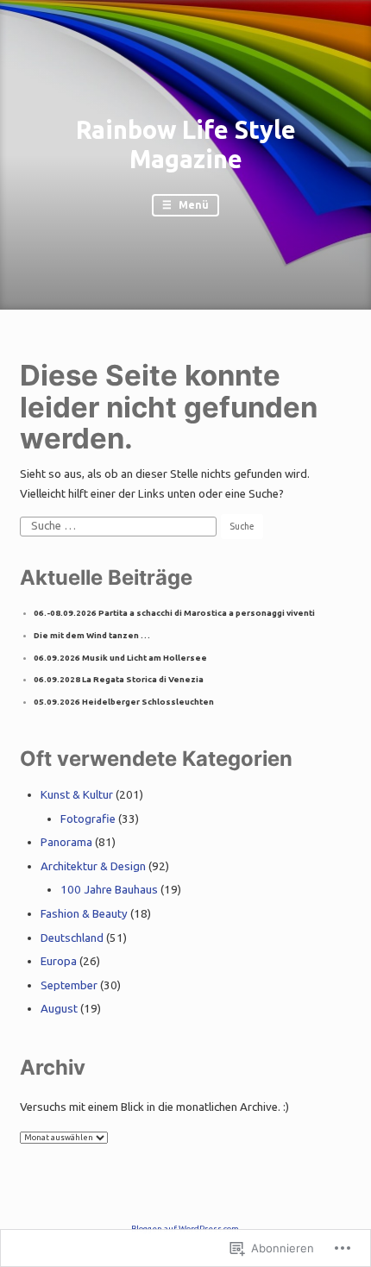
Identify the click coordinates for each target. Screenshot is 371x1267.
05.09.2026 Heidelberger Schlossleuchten (124, 701)
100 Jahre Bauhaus (109, 889)
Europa (59, 961)
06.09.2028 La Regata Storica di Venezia (119, 679)
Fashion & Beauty (84, 913)
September (69, 985)
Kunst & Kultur (77, 794)
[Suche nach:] (119, 525)
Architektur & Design (93, 866)
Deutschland (72, 937)
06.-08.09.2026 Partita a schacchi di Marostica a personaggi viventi (174, 613)
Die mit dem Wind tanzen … (92, 635)
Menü (192, 204)
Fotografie (88, 818)
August (59, 1008)
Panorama (66, 842)
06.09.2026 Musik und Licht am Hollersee (120, 657)
